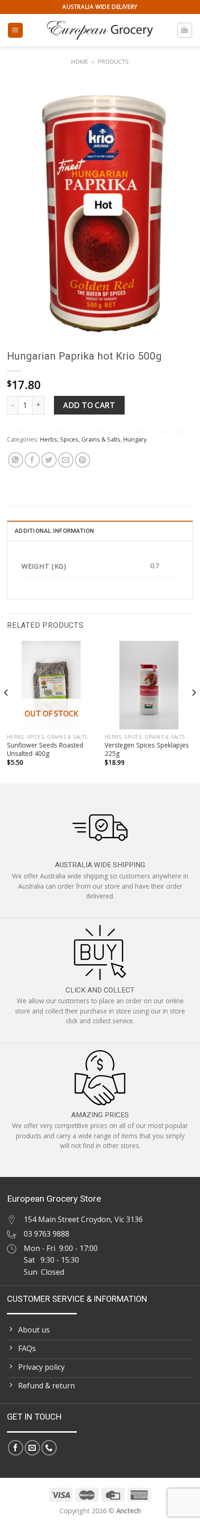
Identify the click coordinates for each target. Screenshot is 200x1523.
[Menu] (15, 30)
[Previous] (6, 711)
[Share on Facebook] (32, 460)
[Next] (193, 711)
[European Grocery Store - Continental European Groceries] (100, 30)
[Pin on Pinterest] (82, 460)
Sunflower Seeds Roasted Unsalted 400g (45, 749)
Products (113, 61)
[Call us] (49, 1447)
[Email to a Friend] (65, 460)
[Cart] (185, 30)
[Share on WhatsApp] (15, 460)
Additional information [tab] (54, 530)
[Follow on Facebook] (15, 1447)
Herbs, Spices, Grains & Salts (80, 439)
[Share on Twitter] (49, 460)
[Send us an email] (32, 1447)
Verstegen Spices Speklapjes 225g (147, 749)
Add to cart (89, 405)
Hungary (135, 439)
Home (79, 61)
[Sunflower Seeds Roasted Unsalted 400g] (51, 685)
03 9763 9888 (46, 1234)
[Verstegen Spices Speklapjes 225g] (149, 685)
